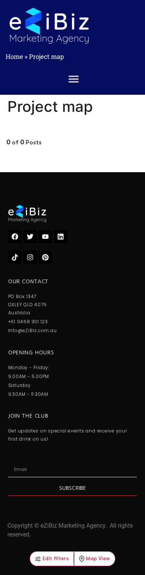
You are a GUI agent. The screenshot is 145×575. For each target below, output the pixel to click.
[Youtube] (45, 236)
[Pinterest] (45, 257)
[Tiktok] (15, 257)
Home (14, 56)
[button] (73, 79)
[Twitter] (30, 236)
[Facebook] (15, 236)
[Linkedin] (60, 236)
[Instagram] (30, 257)
